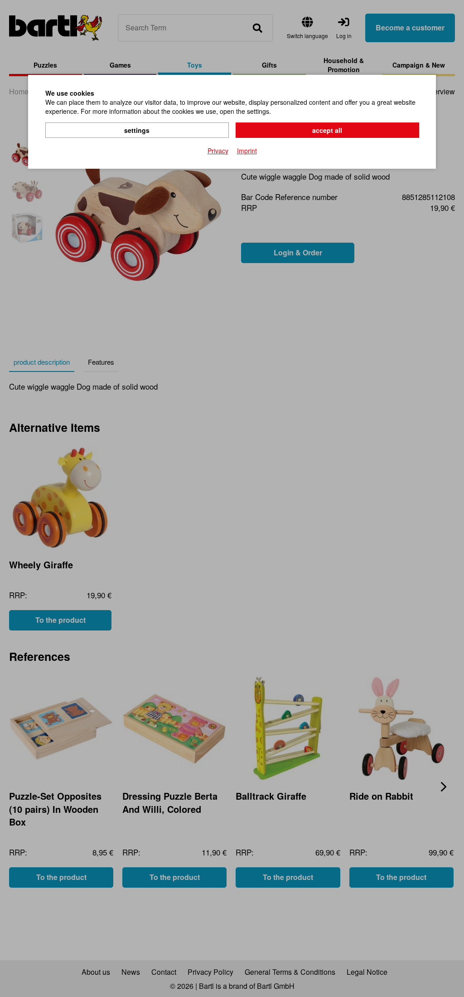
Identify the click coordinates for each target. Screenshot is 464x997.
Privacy (218, 150)
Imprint (247, 150)
